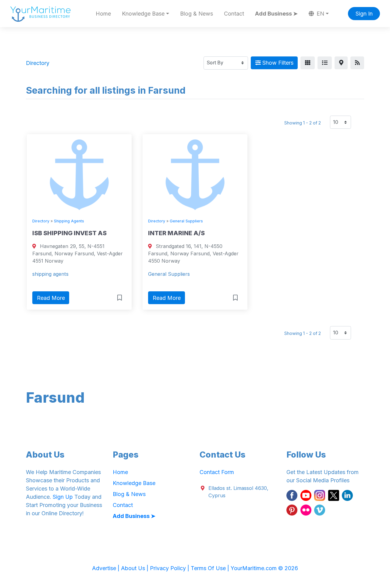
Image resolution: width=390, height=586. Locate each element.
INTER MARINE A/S (176, 233)
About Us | (135, 568)
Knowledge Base (134, 483)
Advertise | (106, 568)
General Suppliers (186, 221)
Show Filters (277, 62)
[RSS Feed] (357, 63)
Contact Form (217, 472)
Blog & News (196, 13)
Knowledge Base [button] (143, 13)
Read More (51, 298)
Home (103, 13)
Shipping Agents (69, 221)
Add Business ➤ (276, 13)
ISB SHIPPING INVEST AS (69, 233)
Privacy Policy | (170, 568)
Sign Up (63, 497)
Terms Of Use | (211, 568)
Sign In (364, 13)
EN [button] (319, 13)
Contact (234, 13)
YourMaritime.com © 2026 (264, 568)
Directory (40, 221)
